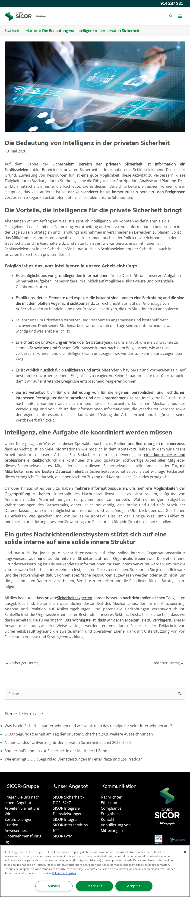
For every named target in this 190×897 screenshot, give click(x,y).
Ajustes (54, 886)
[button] (171, 16)
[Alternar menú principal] (180, 16)
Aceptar (133, 886)
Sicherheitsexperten (74, 597)
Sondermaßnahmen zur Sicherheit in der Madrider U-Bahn (56, 750)
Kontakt (107, 819)
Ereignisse (110, 813)
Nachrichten (111, 797)
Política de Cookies (64, 873)
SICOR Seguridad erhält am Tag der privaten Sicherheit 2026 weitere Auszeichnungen (79, 734)
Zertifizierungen (18, 819)
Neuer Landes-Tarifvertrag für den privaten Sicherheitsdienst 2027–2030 (68, 742)
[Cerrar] (185, 852)
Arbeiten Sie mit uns (22, 808)
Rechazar (94, 886)
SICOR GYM (62, 836)
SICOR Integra (65, 819)
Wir (8, 813)
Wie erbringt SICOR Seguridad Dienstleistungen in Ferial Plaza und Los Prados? (73, 759)
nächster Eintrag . (169, 662)
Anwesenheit (16, 830)
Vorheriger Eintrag (21, 662)
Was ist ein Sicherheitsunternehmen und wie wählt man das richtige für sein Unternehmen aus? (88, 725)
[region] (95, 871)
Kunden (11, 824)
